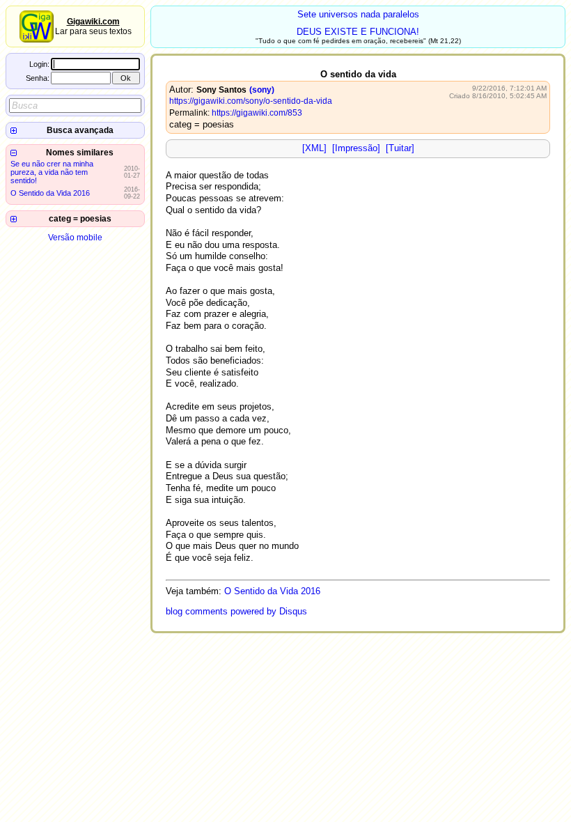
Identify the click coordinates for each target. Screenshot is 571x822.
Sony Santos (221, 90)
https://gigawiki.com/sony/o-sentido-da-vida (250, 101)
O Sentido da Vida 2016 (50, 193)
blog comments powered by (236, 611)
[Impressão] (356, 148)
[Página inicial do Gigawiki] (36, 40)
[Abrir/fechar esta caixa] (13, 130)
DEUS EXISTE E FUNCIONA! (358, 31)
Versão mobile (75, 237)
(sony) (261, 90)
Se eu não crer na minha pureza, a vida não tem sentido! (51, 172)
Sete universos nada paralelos (358, 14)
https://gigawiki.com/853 (257, 113)
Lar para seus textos (93, 26)
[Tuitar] (400, 148)
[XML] (314, 148)
